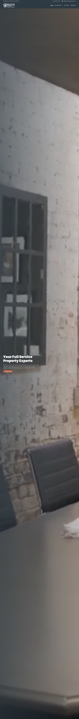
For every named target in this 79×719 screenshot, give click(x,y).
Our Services (58, 5)
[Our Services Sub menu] (61, 5)
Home (51, 5)
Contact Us (73, 5)
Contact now (8, 371)
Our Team (66, 5)
